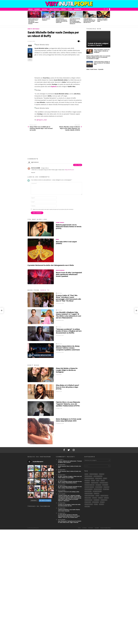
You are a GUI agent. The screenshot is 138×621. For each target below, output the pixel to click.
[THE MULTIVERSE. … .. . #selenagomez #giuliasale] (44, 488)
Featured (88, 480)
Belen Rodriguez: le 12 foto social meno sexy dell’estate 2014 (68, 420)
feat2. (105, 478)
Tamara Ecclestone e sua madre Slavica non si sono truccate (69, 510)
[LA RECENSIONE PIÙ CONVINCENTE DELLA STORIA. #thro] (31, 495)
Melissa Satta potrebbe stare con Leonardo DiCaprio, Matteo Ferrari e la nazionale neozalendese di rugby (98, 57)
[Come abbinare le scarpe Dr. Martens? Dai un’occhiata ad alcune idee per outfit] (89, 14)
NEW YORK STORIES (90, 495)
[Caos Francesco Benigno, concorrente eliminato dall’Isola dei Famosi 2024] (62, 14)
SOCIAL (44, 9)
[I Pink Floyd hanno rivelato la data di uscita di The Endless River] (89, 64)
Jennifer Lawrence (90, 487)
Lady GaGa (106, 489)
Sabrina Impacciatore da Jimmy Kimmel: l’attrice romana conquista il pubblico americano (68, 348)
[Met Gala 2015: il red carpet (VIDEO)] (41, 250)
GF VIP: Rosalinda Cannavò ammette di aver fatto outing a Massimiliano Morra (70, 482)
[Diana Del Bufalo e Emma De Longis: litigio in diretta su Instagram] (41, 374)
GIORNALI (88, 482)
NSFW (98, 495)
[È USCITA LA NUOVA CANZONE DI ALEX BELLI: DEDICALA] (51, 482)
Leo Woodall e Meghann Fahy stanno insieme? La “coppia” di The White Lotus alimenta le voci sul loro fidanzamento (68, 315)
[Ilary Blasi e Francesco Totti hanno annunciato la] (37, 488)
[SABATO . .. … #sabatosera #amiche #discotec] (37, 495)
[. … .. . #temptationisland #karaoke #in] (44, 482)
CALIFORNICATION (98, 476)
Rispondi (33, 172)
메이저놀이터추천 (61, 464)
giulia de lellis (95, 482)
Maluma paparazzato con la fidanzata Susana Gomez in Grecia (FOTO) (68, 226)
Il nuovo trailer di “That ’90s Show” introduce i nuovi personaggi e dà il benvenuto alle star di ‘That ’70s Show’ (68, 298)
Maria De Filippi (89, 493)
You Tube (88, 506)
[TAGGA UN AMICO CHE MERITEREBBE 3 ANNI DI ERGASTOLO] (51, 488)
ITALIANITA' (105, 484)
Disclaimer (90, 527)
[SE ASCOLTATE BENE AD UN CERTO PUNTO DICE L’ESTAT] (44, 468)
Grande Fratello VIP (90, 484)
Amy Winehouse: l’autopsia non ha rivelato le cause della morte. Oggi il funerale (69, 521)
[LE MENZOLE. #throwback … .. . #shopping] (37, 482)
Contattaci (84, 527)
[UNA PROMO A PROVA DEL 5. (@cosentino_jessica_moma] (44, 495)
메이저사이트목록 (61, 490)
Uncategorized (60, 270)
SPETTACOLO (54, 9)
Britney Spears (89, 476)
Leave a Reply (77, 164)
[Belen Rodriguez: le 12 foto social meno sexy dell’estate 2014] (41, 431)
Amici (87, 474)
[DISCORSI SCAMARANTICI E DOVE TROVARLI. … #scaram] (51, 495)
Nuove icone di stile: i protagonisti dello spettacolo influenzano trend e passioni (33, 21)
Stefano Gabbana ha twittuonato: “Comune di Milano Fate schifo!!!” (70, 461)
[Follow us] (107, 9)
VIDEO (96, 504)
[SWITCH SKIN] (109, 9)
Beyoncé (102, 474)
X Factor (102, 504)
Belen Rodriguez (94, 474)
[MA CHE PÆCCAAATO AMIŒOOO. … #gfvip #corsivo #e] (44, 475)
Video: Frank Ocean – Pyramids (94, 69)
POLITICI (95, 497)
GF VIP (103, 480)
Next (109, 18)
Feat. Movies (99, 478)
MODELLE (97, 493)
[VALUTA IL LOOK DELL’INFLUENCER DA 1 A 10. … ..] (31, 488)
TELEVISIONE (96, 502)
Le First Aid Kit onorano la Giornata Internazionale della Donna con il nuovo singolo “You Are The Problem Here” (69, 516)
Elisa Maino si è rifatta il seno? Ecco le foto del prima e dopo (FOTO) (67, 387)
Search (109, 466)
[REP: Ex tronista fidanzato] (48, 14)
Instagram (99, 484)
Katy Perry (107, 487)
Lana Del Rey (88, 491)
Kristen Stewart (98, 489)
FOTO (70, 9)
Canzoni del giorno (90, 478)
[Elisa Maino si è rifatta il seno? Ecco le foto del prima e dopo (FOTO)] (41, 391)
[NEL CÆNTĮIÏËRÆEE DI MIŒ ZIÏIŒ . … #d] (51, 475)
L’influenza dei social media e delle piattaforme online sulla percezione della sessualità (75, 21)
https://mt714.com (69, 169)
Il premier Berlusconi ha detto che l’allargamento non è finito (51, 265)
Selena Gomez (89, 499)
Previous (28, 18)
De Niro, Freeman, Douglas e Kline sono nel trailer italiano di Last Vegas (70, 477)
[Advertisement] (58, 66)
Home (79, 527)
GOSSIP (37, 9)
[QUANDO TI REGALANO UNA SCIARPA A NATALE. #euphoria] (31, 475)
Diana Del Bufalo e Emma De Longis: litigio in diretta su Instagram (66, 370)
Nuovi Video (88, 497)
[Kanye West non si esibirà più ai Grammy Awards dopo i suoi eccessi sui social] (1, 310)
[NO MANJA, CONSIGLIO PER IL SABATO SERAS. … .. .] (51, 468)
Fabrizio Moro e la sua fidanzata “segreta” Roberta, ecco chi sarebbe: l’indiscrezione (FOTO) (68, 404)
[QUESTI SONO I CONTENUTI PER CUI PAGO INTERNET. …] (37, 475)
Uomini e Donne (89, 504)
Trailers (102, 502)
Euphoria (54, 86)
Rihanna (106, 497)
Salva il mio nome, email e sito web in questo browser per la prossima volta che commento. (53, 209)
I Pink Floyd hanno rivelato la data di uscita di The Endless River (102, 63)
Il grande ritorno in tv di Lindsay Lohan (68, 491)
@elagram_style (42, 120)
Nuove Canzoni (105, 495)
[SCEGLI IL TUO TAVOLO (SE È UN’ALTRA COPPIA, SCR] (31, 468)
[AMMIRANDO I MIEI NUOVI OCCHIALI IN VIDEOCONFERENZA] (31, 482)
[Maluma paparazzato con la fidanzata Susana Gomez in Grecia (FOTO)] (41, 229)
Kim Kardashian (89, 489)
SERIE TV (45, 290)
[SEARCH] (105, 9)
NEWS (30, 9)
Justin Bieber (99, 487)
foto (98, 480)
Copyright (97, 527)
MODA (63, 9)
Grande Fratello (104, 482)
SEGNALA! (77, 9)
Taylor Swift (88, 502)
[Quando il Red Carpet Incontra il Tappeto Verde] (103, 14)
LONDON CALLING (97, 491)
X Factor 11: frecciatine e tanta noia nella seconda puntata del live (69, 505)
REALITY (101, 497)
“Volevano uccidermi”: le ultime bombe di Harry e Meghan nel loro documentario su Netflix (69, 331)
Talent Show (104, 499)
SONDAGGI (97, 499)
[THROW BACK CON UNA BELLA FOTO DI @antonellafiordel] (37, 468)
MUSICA (62, 222)
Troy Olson (60, 459)
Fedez (93, 480)
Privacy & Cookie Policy (105, 527)
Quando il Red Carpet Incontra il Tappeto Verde (102, 20)
